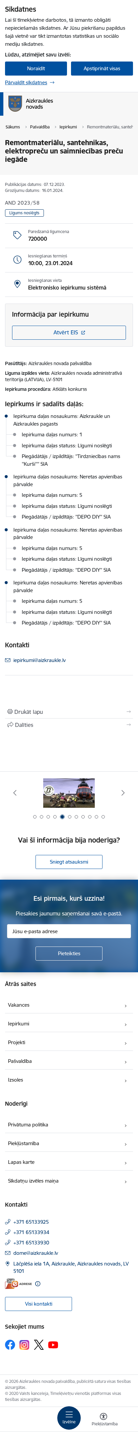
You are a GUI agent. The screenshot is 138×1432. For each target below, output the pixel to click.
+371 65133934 (31, 1232)
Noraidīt (36, 68)
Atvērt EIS (66, 332)
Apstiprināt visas (102, 68)
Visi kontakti (38, 1304)
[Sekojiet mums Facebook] (10, 1345)
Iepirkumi (18, 1023)
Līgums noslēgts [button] (24, 212)
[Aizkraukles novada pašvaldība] (52, 112)
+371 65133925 (31, 1222)
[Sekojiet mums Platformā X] (39, 1345)
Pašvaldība (20, 1061)
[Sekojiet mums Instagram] (24, 1345)
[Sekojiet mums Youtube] (53, 1344)
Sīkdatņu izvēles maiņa (33, 1181)
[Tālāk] (123, 793)
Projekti (16, 1042)
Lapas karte (21, 1162)
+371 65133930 (31, 1242)
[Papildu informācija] (37, 1283)
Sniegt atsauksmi (69, 862)
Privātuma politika (28, 1124)
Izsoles (15, 1080)
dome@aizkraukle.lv (35, 1253)
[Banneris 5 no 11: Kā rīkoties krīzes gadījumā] (69, 793)
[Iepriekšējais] (14, 793)
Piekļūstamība (23, 1143)
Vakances (18, 1005)
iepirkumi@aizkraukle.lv (39, 660)
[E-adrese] (18, 1283)
